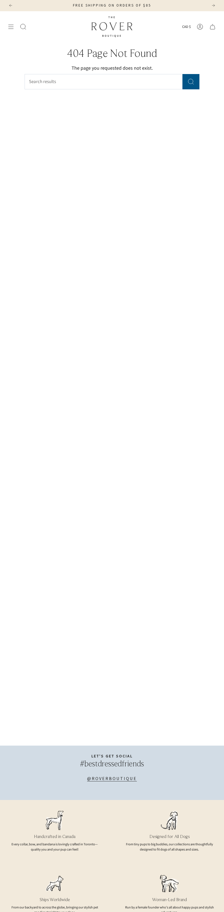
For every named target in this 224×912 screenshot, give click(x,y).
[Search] (190, 81)
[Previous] (10, 5)
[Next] (213, 5)
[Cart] (212, 26)
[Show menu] (10, 26)
